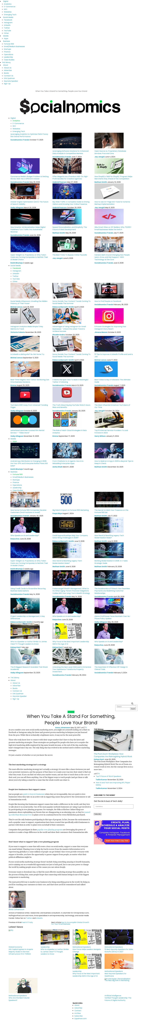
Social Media (8, 17)
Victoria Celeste (17, 332)
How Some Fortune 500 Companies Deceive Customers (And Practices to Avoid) (28, 511)
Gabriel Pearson (59, 182)
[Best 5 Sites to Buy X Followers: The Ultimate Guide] (106, 369)
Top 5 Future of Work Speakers (108, 776)
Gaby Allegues (16, 207)
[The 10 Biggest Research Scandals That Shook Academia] (25, 656)
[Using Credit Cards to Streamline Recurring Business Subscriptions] (25, 578)
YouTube (7, 30)
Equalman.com (80, 1018)
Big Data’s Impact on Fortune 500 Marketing (70, 510)
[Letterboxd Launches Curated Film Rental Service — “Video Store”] (25, 420)
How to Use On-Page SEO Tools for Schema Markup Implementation (112, 203)
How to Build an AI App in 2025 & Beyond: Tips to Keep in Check (113, 462)
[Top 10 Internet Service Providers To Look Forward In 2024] (109, 420)
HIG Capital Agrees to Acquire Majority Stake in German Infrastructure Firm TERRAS (21, 951)
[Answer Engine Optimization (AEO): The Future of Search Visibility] (25, 191)
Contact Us (8, 76)
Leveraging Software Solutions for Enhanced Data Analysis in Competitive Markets (70, 152)
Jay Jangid (99, 157)
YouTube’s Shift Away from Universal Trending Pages (29, 406)
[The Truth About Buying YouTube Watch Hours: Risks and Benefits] (67, 394)
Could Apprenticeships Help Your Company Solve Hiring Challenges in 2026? (70, 536)
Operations (8, 54)
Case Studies (9, 60)
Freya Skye (57, 513)
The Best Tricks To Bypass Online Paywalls (69, 255)
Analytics (7, 4)
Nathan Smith (100, 182)
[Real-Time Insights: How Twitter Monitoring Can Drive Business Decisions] (25, 369)
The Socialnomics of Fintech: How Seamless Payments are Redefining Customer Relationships (112, 590)
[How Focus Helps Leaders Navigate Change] (87, 937)
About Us (7, 68)
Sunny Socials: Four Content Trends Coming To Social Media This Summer (71, 302)
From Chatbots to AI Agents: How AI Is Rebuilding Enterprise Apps (67, 462)
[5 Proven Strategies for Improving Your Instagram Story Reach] (109, 316)
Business (6, 41)
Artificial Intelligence (113, 995)
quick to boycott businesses (34, 794)
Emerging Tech (10, 14)
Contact (77, 1010)
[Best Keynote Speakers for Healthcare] (119, 961)
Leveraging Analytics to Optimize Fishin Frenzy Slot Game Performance (29, 135)
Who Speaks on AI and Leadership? (24, 535)
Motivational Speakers (82, 947)
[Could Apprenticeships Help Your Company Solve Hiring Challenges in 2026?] (67, 525)
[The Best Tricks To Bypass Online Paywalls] (67, 244)
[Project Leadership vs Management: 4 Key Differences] (25, 605)
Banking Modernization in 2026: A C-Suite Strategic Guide (111, 562)
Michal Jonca (16, 307)
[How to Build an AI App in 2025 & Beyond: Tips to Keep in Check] (109, 450)
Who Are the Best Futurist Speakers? (19, 999)
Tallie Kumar (101, 779)
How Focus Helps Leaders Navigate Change (87, 950)
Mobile (6, 36)
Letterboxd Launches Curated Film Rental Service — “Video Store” (27, 431)
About (5, 65)
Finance (7, 52)
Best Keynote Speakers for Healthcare (115, 974)
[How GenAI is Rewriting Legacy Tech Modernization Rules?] (109, 525)
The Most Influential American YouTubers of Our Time (112, 406)
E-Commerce (9, 6)
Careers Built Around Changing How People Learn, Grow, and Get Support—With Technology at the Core (112, 257)
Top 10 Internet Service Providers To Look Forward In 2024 (111, 431)
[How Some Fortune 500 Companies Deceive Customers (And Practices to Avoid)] (25, 499)
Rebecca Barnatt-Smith (63, 307)
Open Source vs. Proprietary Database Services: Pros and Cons (110, 152)
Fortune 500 (9, 44)
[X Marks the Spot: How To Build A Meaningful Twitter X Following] (67, 369)
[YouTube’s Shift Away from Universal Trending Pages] (25, 394)
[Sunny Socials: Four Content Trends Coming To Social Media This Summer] (67, 290)
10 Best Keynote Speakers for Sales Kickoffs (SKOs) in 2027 (119, 950)
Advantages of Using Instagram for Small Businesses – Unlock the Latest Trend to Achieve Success (69, 328)
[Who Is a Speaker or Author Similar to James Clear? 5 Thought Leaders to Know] (25, 631)
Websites (8, 12)
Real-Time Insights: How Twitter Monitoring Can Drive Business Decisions (29, 381)
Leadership (8, 57)
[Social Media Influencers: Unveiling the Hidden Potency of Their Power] (25, 290)
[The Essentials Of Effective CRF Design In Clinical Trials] (109, 656)
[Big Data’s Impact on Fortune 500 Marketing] (67, 499)
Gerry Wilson (100, 436)
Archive (77, 1013)
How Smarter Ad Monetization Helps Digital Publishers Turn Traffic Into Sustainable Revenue (27, 229)
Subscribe (78, 1016)
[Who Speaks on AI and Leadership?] (25, 525)
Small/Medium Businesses (14, 46)
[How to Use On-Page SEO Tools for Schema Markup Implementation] (109, 191)
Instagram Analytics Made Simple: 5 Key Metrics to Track (26, 327)
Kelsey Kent (15, 647)
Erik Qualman (9, 78)
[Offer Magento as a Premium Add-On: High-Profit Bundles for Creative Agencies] (67, 166)
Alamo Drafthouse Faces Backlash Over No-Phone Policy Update (112, 617)
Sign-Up (7, 83)
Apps (6, 38)
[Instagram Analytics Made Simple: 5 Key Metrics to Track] (25, 316)
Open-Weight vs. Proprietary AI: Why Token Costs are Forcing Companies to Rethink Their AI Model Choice (29, 257)
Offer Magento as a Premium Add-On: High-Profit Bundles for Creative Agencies (70, 177)
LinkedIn (7, 25)
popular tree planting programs (50, 830)
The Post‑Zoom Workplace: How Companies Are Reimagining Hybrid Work (113, 755)
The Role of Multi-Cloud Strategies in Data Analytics (69, 431)
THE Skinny (6, 62)
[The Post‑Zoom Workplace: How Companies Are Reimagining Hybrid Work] (113, 740)
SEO (5, 9)
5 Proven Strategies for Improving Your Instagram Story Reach (110, 327)
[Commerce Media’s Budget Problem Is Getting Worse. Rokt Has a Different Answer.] (25, 166)
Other (6, 33)
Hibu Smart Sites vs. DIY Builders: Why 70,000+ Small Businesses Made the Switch (112, 228)
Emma (13, 385)
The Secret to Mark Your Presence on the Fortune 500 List (111, 511)
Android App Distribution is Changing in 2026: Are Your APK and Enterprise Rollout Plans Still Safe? (29, 463)
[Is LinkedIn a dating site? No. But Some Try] (25, 343)
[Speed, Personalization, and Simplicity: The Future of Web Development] (67, 216)
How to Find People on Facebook (107, 301)
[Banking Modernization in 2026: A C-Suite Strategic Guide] (109, 550)
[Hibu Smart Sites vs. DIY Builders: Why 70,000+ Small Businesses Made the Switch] (109, 216)
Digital (5, 1)
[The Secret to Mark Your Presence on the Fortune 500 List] (109, 499)
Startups (7, 49)
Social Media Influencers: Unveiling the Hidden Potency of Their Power (28, 302)
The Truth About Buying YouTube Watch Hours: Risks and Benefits (71, 406)
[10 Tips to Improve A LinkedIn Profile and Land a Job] (109, 343)
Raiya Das (14, 539)
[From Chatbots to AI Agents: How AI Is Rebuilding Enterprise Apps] (67, 450)
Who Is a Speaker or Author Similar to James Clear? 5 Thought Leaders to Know (28, 642)
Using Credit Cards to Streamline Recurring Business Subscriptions (28, 589)
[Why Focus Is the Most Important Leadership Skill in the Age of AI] (67, 631)
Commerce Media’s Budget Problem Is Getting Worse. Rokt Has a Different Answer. (29, 177)
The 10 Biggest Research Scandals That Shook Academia (29, 668)
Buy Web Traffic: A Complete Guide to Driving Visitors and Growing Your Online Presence (70, 203)
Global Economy (15, 947)
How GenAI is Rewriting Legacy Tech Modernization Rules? (109, 536)
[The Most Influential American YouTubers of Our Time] (109, 394)
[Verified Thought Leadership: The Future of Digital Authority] (119, 985)
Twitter (7, 28)
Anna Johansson (62, 727)
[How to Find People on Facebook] (109, 290)
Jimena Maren (100, 332)
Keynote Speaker (11, 81)
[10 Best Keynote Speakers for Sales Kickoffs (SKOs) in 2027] (119, 937)
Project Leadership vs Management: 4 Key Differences (27, 617)
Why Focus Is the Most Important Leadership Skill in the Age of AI (70, 642)
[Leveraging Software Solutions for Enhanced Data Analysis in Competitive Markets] (67, 140)
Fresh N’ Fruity (27, 922)
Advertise (8, 70)
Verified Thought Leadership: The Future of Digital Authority (118, 999)
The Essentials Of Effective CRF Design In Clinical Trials (111, 668)
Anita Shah (57, 467)
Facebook (8, 20)
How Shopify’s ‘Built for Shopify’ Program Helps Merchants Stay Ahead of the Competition (113, 177)
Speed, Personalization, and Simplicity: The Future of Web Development (69, 228)
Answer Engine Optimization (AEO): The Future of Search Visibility (29, 203)
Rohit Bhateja (16, 263)
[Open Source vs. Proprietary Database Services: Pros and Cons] (109, 140)
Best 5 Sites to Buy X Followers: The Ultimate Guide (112, 381)
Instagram (8, 22)
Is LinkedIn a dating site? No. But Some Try (27, 354)
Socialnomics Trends (19, 140)
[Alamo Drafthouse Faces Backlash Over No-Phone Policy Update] (109, 605)
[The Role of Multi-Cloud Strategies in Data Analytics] (67, 420)
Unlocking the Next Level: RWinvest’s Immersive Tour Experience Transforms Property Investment (71, 669)
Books (6, 73)
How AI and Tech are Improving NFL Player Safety (113, 783)
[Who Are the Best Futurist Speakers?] (23, 985)
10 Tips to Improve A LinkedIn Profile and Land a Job (113, 355)
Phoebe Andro (58, 334)
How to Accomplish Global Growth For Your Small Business (70, 923)
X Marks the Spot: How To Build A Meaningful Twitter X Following (70, 381)
